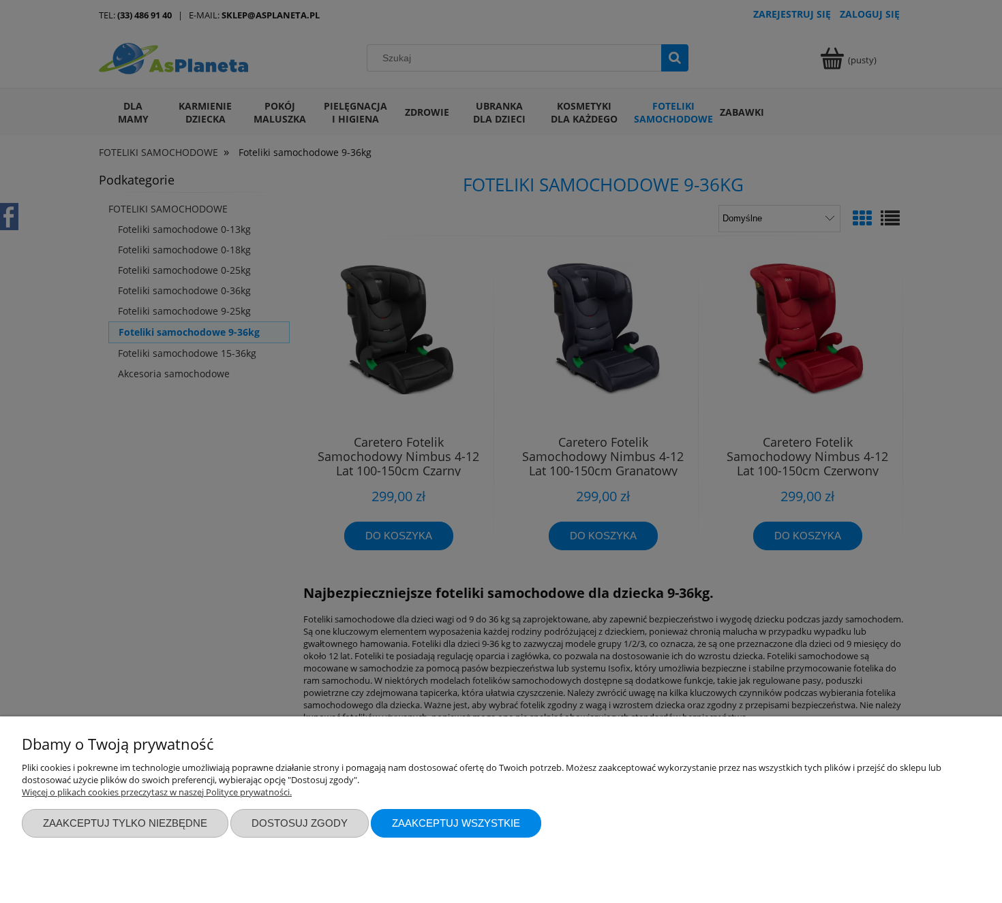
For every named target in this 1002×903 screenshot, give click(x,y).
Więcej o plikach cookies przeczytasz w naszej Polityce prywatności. (157, 792)
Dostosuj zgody (300, 823)
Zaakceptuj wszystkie (456, 823)
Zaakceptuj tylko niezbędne (125, 823)
